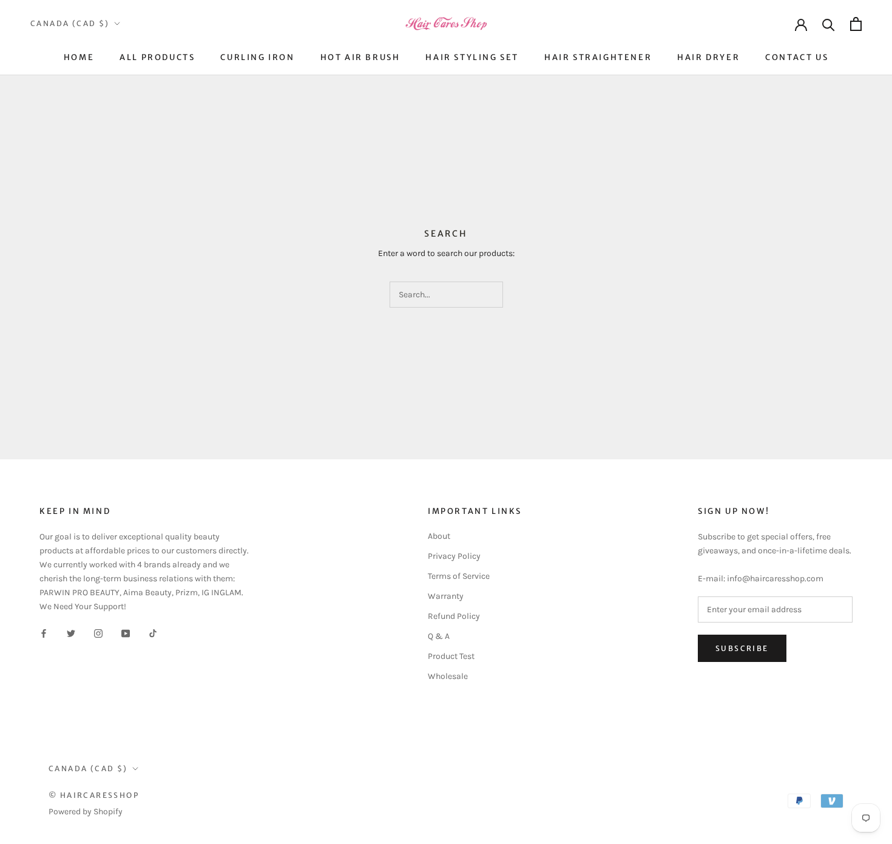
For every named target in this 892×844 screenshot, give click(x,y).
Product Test (451, 656)
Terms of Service (459, 576)
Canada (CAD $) (70, 23)
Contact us (796, 57)
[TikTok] (153, 633)
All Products (157, 57)
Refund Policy (454, 616)
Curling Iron (257, 57)
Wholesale (448, 676)
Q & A (439, 636)
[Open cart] (856, 24)
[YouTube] (125, 633)
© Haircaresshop (94, 795)
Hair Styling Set (472, 57)
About (439, 536)
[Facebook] (43, 633)
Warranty (446, 596)
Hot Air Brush (360, 57)
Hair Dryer (708, 57)
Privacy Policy (454, 556)
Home (79, 57)
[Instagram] (98, 633)
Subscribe (742, 648)
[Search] (828, 24)
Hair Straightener (598, 57)
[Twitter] (71, 633)
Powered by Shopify (86, 811)
